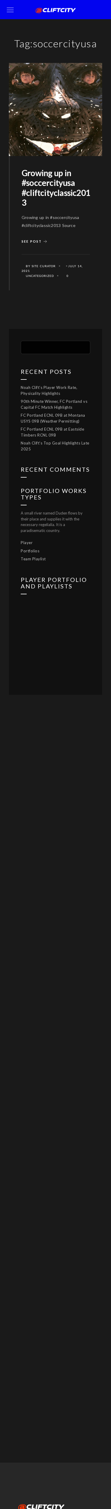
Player (27, 542)
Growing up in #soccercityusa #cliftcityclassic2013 (56, 188)
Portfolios (30, 551)
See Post (32, 241)
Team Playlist (33, 558)
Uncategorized (40, 276)
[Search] (81, 346)
